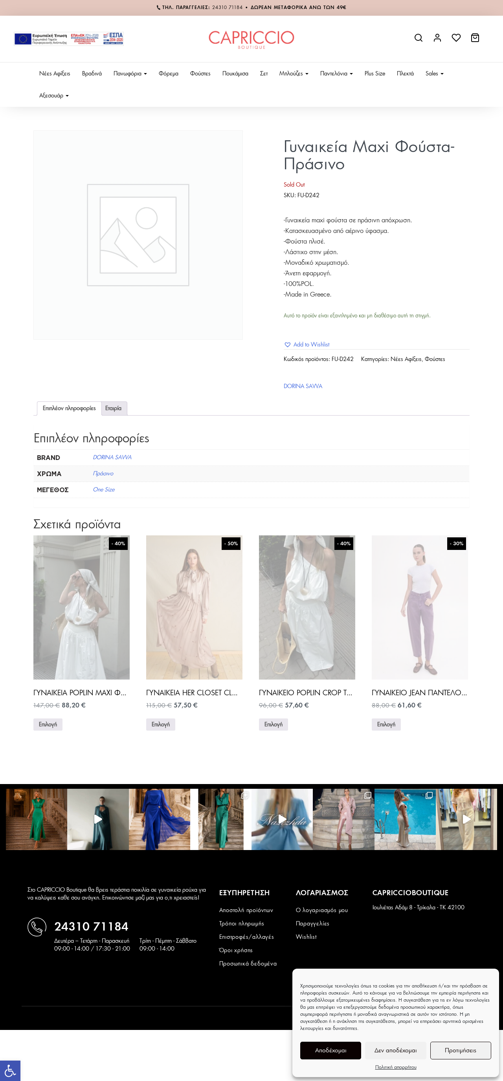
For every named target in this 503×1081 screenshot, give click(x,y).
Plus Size (375, 74)
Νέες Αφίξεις (54, 74)
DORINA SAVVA (303, 386)
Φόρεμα (168, 74)
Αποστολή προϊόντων (246, 910)
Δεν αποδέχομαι (395, 1051)
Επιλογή (48, 724)
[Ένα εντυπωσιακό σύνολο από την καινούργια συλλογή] (221, 819)
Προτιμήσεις (460, 1051)
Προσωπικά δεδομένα (248, 964)
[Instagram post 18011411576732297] (282, 819)
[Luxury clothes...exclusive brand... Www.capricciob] (343, 819)
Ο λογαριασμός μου (322, 910)
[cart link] (475, 41)
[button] (10, 1071)
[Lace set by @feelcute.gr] (466, 819)
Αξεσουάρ (52, 96)
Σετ (264, 74)
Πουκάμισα (235, 74)
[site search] (419, 41)
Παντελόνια (334, 74)
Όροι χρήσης (236, 950)
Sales (433, 74)
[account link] (438, 41)
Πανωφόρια (128, 74)
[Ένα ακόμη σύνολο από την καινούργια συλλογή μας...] (159, 819)
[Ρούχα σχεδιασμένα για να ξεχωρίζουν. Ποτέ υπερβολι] (98, 819)
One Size (103, 490)
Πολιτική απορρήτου (396, 1067)
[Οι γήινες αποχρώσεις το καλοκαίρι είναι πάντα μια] (405, 819)
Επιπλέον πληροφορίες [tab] (69, 408)
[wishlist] (457, 41)
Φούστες (200, 74)
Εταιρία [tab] (113, 408)
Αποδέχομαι (331, 1051)
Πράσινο (103, 473)
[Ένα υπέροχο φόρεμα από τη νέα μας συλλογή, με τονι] (36, 819)
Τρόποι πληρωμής (241, 924)
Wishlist (306, 937)
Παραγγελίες (313, 924)
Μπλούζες (292, 74)
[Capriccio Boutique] (251, 39)
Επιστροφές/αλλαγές (246, 937)
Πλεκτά (405, 74)
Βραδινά (92, 74)
